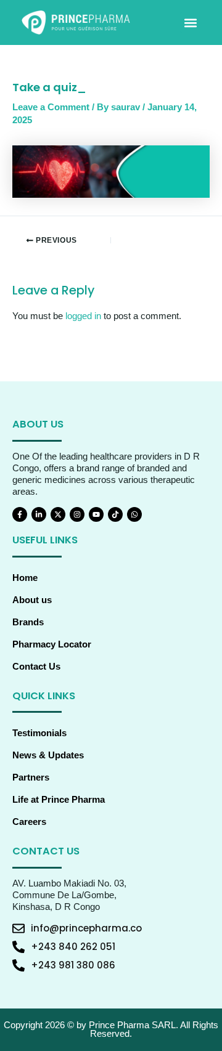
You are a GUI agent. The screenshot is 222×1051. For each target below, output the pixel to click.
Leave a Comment (50, 107)
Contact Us (36, 667)
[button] (190, 22)
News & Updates (48, 755)
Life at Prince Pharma (58, 800)
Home (25, 578)
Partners (30, 777)
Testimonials (39, 733)
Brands (28, 622)
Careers (29, 822)
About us (32, 600)
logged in (83, 316)
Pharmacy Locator (51, 644)
